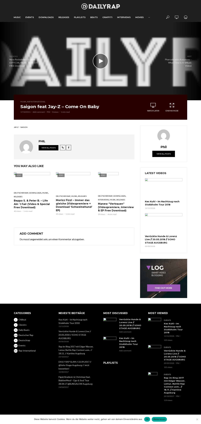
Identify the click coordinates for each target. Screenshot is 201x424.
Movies (139, 17)
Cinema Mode (172, 111)
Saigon (23, 127)
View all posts (48, 148)
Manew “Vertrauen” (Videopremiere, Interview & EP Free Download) (116, 207)
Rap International (36, 101)
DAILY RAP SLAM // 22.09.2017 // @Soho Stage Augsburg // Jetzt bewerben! (75, 365)
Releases (63, 17)
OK (147, 419)
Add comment (39, 112)
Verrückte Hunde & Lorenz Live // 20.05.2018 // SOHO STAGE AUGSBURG (161, 239)
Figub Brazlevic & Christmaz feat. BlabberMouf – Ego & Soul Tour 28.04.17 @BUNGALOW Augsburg (75, 380)
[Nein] (197, 419)
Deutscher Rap (21, 193)
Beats (94, 17)
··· (149, 17)
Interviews (124, 17)
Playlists (80, 17)
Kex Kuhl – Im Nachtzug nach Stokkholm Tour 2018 (162, 203)
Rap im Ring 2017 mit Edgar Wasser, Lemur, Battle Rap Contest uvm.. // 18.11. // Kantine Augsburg (76, 350)
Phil (48, 112)
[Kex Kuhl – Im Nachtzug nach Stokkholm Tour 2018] (163, 188)
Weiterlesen (159, 419)
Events (29, 17)
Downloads (46, 17)
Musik (23, 101)
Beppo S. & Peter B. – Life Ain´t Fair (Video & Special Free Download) (32, 204)
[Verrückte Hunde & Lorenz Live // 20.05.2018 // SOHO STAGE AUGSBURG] (163, 223)
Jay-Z (16, 127)
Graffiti (107, 17)
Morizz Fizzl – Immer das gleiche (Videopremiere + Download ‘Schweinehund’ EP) (74, 205)
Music (17, 17)
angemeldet (36, 239)
